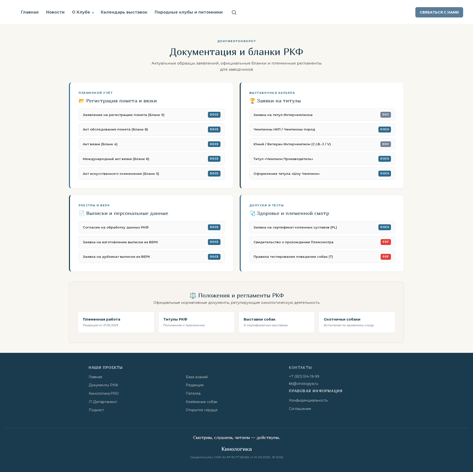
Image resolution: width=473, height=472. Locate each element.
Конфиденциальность (308, 400)
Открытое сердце (202, 410)
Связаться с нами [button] (439, 12)
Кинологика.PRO (104, 393)
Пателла (193, 393)
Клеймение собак (202, 402)
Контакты (300, 367)
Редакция (194, 385)
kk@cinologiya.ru (303, 383)
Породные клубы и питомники (189, 12)
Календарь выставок (124, 12)
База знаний (197, 377)
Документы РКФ (103, 385)
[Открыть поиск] (234, 12)
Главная (30, 12)
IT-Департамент (103, 402)
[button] (93, 13)
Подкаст (96, 410)
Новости (55, 12)
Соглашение (300, 409)
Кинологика (236, 449)
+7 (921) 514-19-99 (304, 376)
